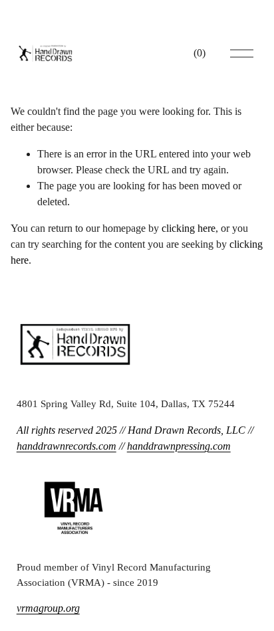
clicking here (188, 228)
